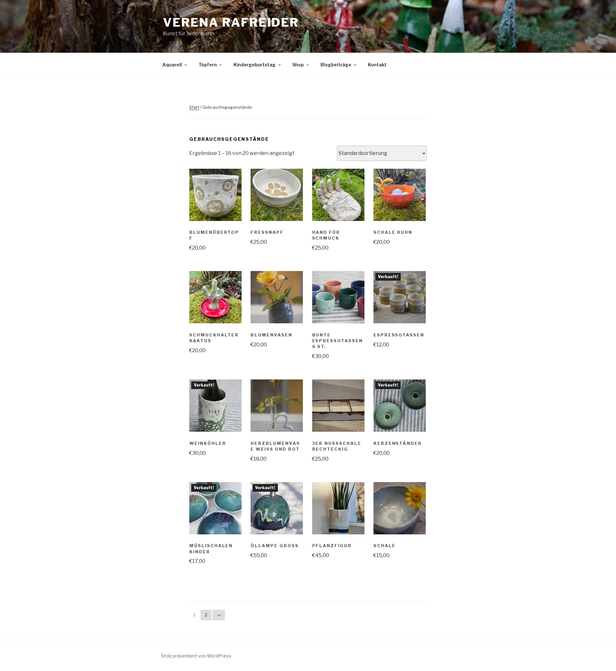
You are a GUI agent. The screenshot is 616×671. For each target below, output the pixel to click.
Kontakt (377, 64)
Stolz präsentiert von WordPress (196, 655)
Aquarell (172, 64)
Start (194, 107)
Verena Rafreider (231, 22)
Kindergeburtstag (255, 64)
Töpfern (208, 64)
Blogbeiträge (336, 64)
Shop (298, 64)
